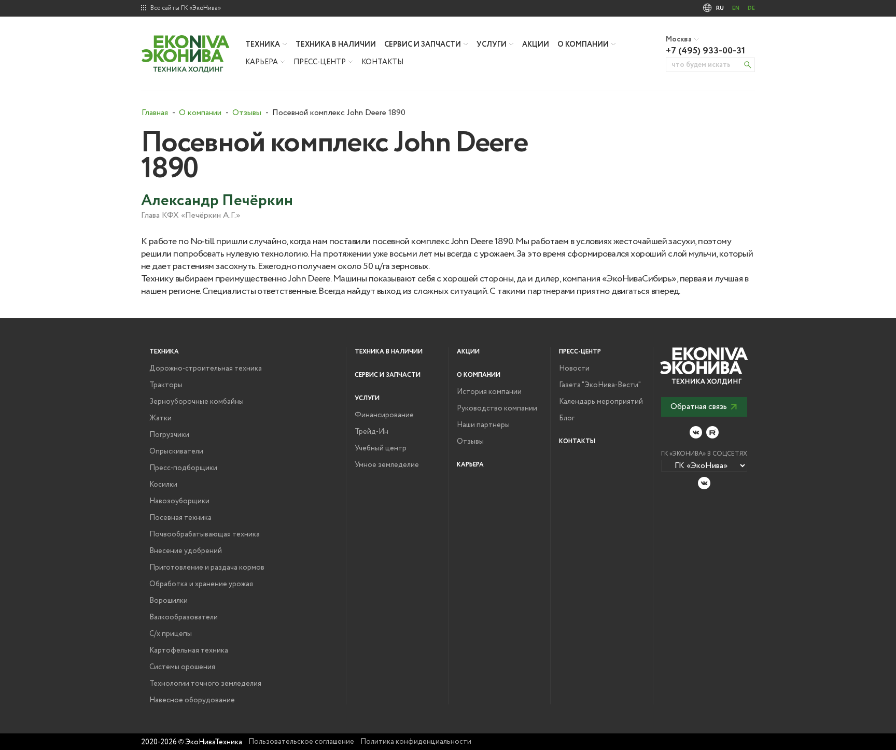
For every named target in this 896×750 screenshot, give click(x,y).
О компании (583, 44)
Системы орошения (182, 667)
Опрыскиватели (176, 451)
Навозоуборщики (179, 501)
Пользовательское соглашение (301, 742)
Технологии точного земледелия (205, 683)
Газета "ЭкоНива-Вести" (600, 385)
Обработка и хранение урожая (201, 584)
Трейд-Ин (371, 432)
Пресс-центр (319, 62)
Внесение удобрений (185, 551)
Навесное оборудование (192, 700)
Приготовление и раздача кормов (206, 567)
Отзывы (470, 441)
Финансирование (384, 415)
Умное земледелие (387, 465)
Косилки (163, 484)
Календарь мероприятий (601, 402)
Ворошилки (168, 601)
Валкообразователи (183, 617)
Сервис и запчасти (422, 44)
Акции (535, 44)
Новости (574, 368)
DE (751, 8)
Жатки (160, 418)
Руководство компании (497, 408)
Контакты (382, 62)
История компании (489, 392)
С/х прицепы (170, 634)
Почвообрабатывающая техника (204, 534)
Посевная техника (180, 518)
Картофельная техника (188, 650)
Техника (262, 44)
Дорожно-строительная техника (205, 368)
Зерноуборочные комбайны (196, 402)
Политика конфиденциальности (415, 742)
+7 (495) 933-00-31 (705, 50)
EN (735, 8)
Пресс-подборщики (183, 468)
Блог (567, 418)
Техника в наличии (336, 44)
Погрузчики (169, 435)
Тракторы (166, 385)
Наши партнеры (483, 425)
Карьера (261, 62)
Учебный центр (381, 448)
